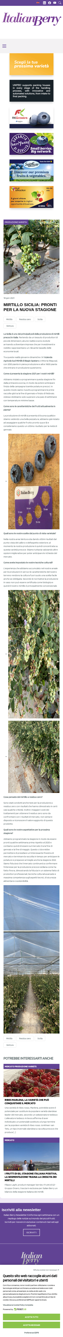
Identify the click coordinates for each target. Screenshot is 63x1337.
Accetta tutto (31, 1317)
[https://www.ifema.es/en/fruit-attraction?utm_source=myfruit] (31, 199)
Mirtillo (9, 319)
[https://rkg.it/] (31, 119)
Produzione (11, 222)
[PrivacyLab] (19, 1309)
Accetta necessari (31, 1325)
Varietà (22, 222)
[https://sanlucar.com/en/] (31, 172)
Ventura (9, 326)
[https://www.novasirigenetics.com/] (31, 66)
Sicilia (40, 319)
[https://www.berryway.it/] (31, 146)
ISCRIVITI (31, 1232)
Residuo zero (25, 319)
